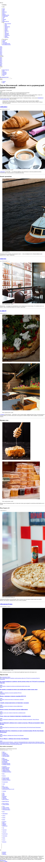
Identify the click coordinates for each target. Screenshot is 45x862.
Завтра (3, 41)
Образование (7, 26)
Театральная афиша (6, 809)
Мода (3, 12)
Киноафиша (4, 759)
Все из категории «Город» (5, 677)
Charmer (5, 861)
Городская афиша (5, 756)
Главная (4, 81)
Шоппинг (4, 823)
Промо (6, 36)
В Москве (4, 753)
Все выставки (5, 786)
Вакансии (4, 854)
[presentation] (0, 66)
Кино (3, 10)
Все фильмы (4, 761)
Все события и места (6, 44)
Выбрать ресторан (6, 767)
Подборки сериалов (6, 764)
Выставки (4, 74)
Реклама (4, 853)
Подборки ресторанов (6, 771)
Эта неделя (4, 42)
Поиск (3, 8)
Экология (6, 34)
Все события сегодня (4, 77)
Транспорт (7, 33)
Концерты (4, 71)
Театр (6, 24)
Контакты (7, 37)
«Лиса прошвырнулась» (5, 98)
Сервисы (4, 824)
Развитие (4, 797)
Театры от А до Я (5, 808)
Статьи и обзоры (5, 760)
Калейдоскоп (5, 833)
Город (3, 9)
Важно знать (4, 825)
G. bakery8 (3, 310)
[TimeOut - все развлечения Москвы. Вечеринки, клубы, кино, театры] (2, 1)
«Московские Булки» (6, 604)
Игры (6, 25)
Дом (5, 31)
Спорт (3, 17)
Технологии (7, 35)
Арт (3, 18)
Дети (3, 20)
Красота (4, 14)
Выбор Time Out (5, 21)
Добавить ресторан (6, 770)
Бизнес (6, 29)
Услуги (3, 839)
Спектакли (4, 73)
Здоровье (4, 19)
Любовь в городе (5, 755)
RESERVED (40, 97)
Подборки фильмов (6, 763)
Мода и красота (8, 23)
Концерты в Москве (6, 779)
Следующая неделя (6, 43)
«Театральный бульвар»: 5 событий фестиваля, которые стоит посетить (23, 743)
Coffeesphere (2, 171)
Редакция (4, 852)
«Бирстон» (3, 258)
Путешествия (5, 16)
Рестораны (4, 11)
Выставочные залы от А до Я (8, 789)
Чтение (6, 28)
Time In (6, 27)
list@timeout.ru (3, 860)
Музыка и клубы (5, 15)
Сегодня (4, 40)
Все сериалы (4, 762)
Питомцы (7, 30)
